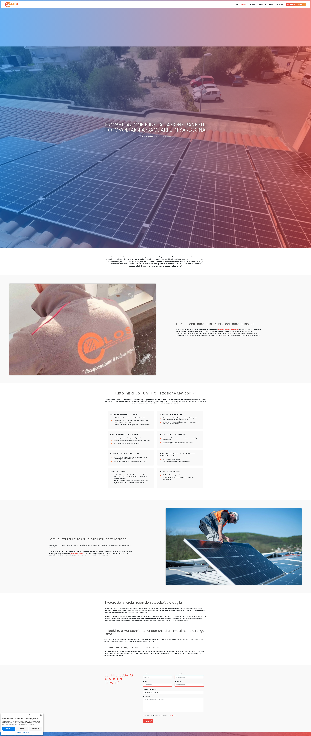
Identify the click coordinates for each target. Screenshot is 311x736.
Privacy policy (171, 715)
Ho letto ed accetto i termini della (160, 715)
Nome (145, 674)
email (145, 681)
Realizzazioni (262, 5)
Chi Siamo (251, 5)
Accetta (8, 729)
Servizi (243, 5)
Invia (147, 721)
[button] (41, 715)
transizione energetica (77, 553)
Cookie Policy (18, 732)
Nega (22, 729)
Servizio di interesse (150, 689)
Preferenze (35, 729)
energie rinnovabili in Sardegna (228, 329)
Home (237, 5)
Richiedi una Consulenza (296, 5)
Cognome (178, 674)
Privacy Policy (25, 732)
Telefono (178, 681)
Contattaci (279, 5)
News (271, 5)
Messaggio (147, 696)
